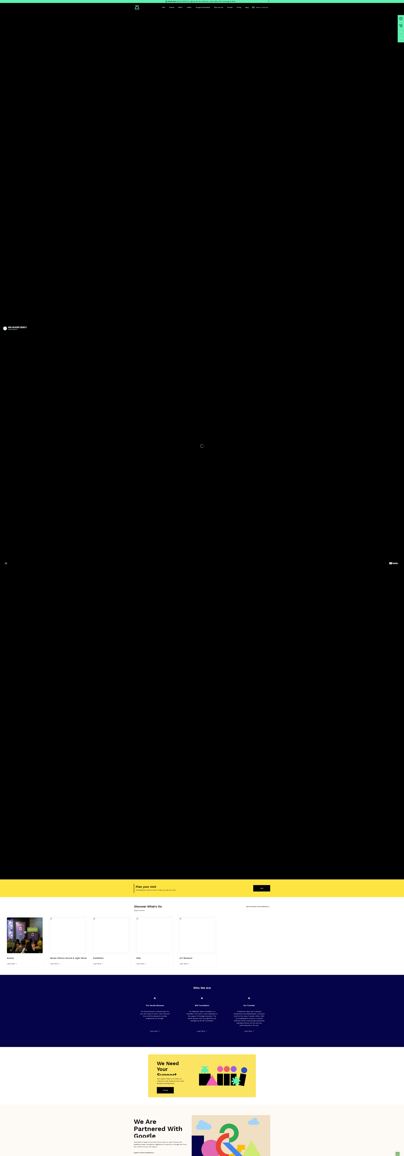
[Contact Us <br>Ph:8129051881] (400, 25)
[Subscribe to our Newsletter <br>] (401, 32)
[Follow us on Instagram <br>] (401, 39)
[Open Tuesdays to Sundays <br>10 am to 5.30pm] (400, 18)
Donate (165, 1090)
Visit (163, 7)
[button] (397, 1154)
